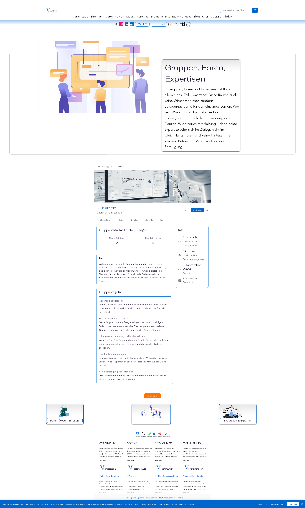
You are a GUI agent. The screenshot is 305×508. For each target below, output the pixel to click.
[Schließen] (302, 504)
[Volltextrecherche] (255, 10)
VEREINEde (107, 443)
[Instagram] (121, 24)
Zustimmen (293, 504)
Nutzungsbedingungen (134, 498)
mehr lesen (102, 460)
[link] (105, 220)
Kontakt (180, 498)
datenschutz (139, 468)
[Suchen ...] (185, 210)
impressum (110, 468)
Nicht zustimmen (277, 504)
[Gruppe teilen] (207, 209)
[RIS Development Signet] (176, 24)
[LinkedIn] (132, 24)
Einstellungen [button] (262, 504)
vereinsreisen (196, 468)
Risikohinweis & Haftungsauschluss (160, 498)
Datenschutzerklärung (186, 504)
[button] (150, 16)
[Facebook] (126, 24)
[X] (116, 24)
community (167, 468)
